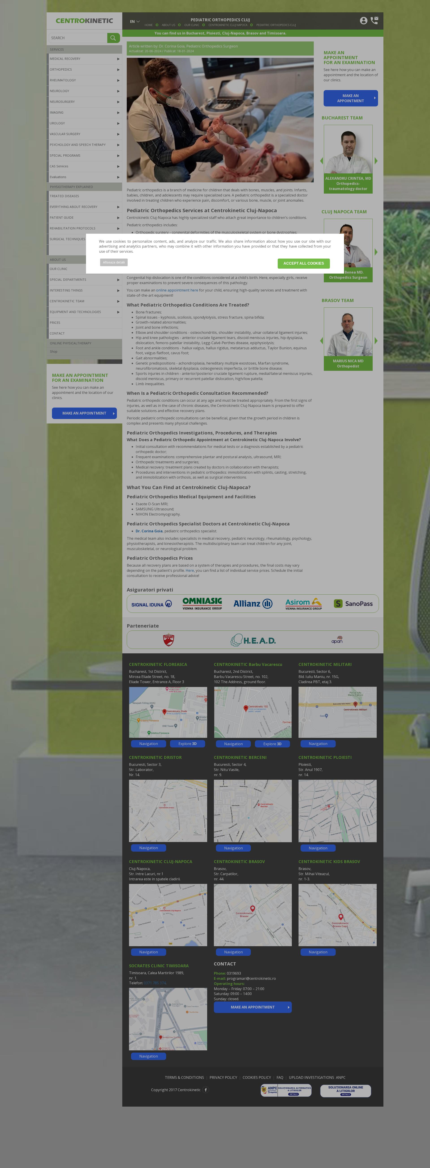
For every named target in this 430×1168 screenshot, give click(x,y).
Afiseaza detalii (114, 262)
